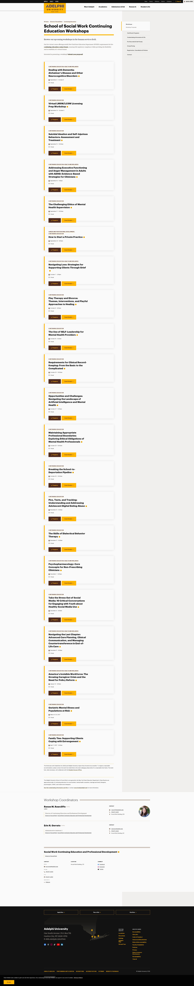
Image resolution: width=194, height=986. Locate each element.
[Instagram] (51, 944)
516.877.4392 (49, 877)
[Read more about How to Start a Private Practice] (102, 236)
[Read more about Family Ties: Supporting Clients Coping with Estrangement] (102, 739)
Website (48, 882)
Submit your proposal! (75, 54)
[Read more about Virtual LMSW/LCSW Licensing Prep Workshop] (102, 104)
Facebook (102, 864)
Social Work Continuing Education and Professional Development (74, 815)
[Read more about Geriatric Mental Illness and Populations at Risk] (102, 708)
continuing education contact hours (56, 47)
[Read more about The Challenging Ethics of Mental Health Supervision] (102, 205)
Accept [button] (9, 982)
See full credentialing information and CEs (56, 787)
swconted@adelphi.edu (80, 787)
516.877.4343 (49, 871)
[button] (178, 1)
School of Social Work (51, 815)
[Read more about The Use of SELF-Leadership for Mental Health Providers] (102, 332)
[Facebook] (45, 945)
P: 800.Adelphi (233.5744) (55, 939)
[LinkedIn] (62, 944)
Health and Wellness (71, 66)
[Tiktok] (55, 944)
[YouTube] (58, 945)
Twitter (101, 869)
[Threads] (48, 944)
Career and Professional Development (61, 231)
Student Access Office (75, 770)
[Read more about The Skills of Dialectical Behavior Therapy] (102, 534)
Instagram (102, 866)
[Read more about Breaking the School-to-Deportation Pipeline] (102, 470)
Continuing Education (56, 66)
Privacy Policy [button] (78, 977)
